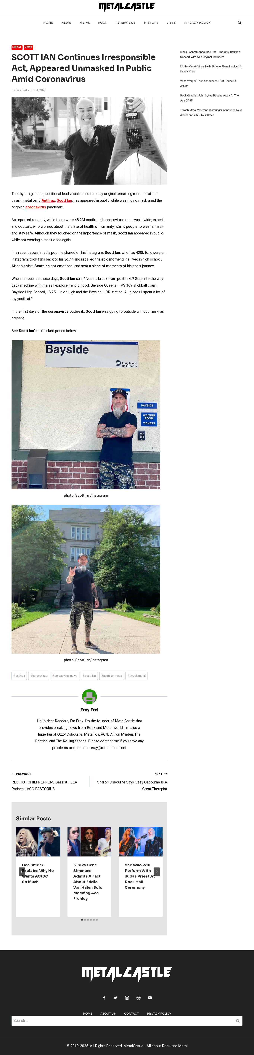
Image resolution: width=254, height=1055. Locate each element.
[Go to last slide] (22, 871)
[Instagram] (127, 998)
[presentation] (38, 841)
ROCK (102, 22)
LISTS (171, 22)
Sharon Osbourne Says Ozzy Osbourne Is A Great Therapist (132, 782)
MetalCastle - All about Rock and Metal (155, 1046)
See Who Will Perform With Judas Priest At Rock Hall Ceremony (140, 876)
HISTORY (151, 22)
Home (48, 22)
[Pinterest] (138, 998)
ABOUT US (108, 1013)
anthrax (19, 676)
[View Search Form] (239, 22)
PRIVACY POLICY (197, 22)
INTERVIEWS (126, 22)
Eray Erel (21, 90)
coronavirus (38, 676)
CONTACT (131, 1013)
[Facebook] (104, 998)
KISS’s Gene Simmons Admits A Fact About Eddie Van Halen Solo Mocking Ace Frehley (87, 882)
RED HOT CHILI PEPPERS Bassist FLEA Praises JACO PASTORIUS (44, 782)
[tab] (82, 920)
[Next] (157, 871)
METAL (85, 22)
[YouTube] (150, 998)
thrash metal (137, 676)
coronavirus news (65, 676)
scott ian (89, 676)
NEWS (66, 22)
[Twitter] (115, 998)
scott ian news (111, 676)
